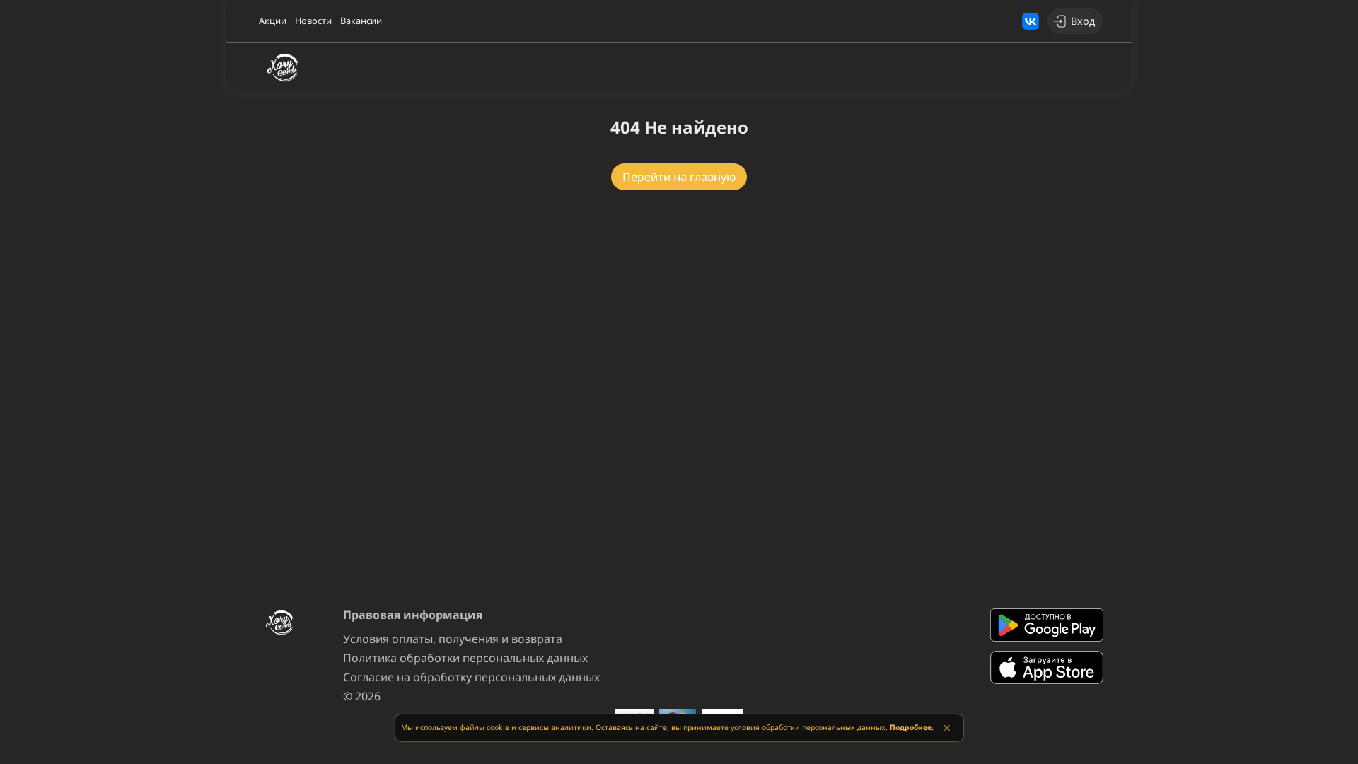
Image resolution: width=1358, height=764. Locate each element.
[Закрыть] (947, 728)
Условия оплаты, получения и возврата (452, 639)
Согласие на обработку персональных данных (471, 677)
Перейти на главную (679, 177)
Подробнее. (912, 727)
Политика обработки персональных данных (465, 658)
